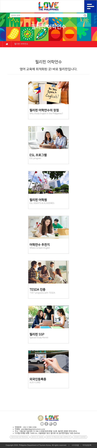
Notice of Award (37, 437)
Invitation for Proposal (19, 437)
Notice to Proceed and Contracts (58, 437)
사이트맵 (75, 445)
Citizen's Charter (80, 437)
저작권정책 (86, 445)
